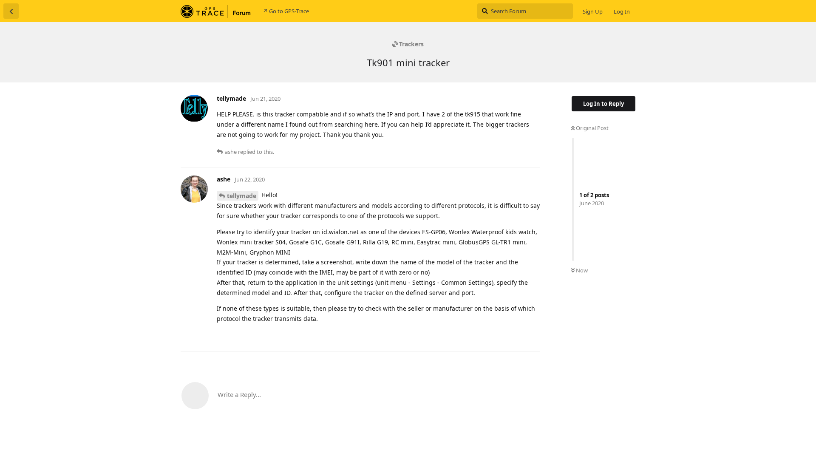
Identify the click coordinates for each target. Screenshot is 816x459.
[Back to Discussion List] (11, 11)
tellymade (241, 196)
